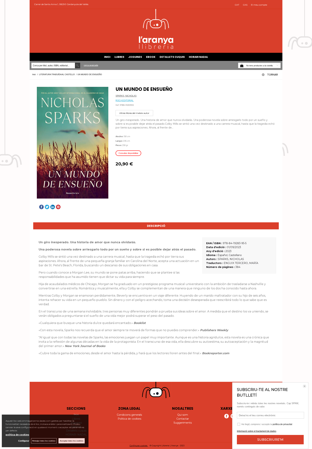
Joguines (135, 57)
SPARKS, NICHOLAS (126, 96)
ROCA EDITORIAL (125, 100)
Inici (107, 57)
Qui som (182, 414)
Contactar (182, 418)
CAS (245, 4)
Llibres (119, 57)
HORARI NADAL (198, 57)
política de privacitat (282, 424)
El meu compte (259, 4)
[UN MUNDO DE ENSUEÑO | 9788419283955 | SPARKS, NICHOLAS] (72, 143)
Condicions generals (129, 414)
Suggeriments (183, 422)
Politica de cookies (129, 418)
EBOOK (150, 57)
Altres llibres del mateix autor (134, 113)
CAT (237, 4)
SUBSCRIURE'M (270, 440)
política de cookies (17, 434)
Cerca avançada (91, 65)
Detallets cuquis (172, 57)
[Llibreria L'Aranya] (156, 48)
